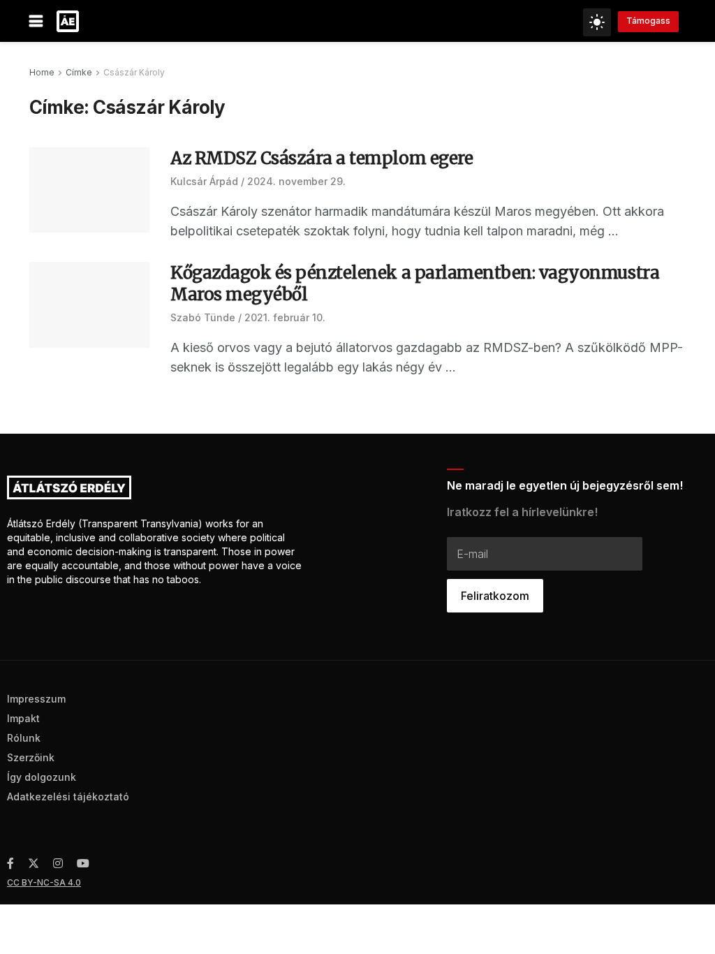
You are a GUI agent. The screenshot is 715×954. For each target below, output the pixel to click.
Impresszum (36, 699)
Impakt (23, 718)
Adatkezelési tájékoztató (68, 796)
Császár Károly (134, 72)
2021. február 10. (284, 317)
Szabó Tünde (202, 317)
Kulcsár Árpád (204, 181)
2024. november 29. (296, 181)
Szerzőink (30, 757)
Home (41, 72)
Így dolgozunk (41, 777)
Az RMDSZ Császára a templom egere (321, 158)
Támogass (648, 20)
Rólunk (23, 738)
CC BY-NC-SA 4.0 (44, 882)
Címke (79, 72)
